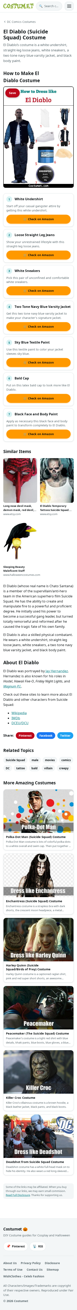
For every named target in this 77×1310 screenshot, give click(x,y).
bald (34, 768)
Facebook (45, 735)
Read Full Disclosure (18, 1195)
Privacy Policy (31, 1263)
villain (48, 768)
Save (12, 93)
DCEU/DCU (20, 723)
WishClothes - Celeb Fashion (23, 1276)
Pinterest (25, 735)
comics (66, 760)
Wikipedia (19, 713)
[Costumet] (18, 6)
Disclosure (52, 1263)
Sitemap (53, 1269)
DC (8, 768)
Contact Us (35, 1269)
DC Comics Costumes (21, 22)
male (35, 760)
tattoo (20, 768)
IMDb (15, 718)
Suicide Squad (15, 760)
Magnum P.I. (12, 686)
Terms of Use (13, 1269)
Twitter (65, 735)
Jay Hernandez (57, 671)
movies (50, 760)
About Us (10, 1263)
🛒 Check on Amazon (38, 219)
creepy (64, 768)
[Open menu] (69, 6)
